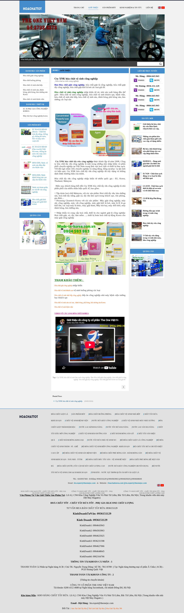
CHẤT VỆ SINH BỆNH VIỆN (76, 421)
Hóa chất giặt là (59, 414)
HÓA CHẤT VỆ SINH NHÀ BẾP (127, 414)
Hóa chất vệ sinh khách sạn (63, 290)
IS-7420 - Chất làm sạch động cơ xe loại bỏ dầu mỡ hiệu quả (152, 176)
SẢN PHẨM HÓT (78, 414)
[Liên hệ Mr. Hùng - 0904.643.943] (139, 80)
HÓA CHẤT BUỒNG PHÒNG (100, 414)
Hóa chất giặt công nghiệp (33, 75)
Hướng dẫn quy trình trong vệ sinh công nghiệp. (151, 213)
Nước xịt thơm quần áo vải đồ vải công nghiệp (40, 189)
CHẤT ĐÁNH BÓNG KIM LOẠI (71, 440)
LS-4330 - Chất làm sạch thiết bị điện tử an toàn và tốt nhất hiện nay (153, 188)
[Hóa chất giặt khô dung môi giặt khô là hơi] (26, 205)
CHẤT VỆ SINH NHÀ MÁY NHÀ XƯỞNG (138, 421)
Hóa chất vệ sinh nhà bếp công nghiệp (67, 295)
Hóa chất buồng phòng (32, 80)
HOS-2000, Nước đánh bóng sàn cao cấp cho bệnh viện (39, 177)
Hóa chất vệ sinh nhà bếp (33, 85)
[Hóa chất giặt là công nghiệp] (34, 245)
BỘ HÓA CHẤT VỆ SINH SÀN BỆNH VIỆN (80, 453)
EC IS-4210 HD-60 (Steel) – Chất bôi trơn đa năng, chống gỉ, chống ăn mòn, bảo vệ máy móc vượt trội (40, 135)
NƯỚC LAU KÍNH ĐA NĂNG (90, 427)
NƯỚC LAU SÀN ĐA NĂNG (143, 427)
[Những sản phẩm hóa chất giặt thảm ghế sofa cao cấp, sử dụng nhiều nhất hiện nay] (137, 142)
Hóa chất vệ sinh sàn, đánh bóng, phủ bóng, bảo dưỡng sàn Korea (35, 92)
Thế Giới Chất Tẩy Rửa (97, 609)
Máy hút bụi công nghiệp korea (35, 116)
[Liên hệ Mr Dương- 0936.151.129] (139, 90)
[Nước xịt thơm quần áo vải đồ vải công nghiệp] (26, 194)
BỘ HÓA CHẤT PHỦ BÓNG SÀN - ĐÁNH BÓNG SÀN (121, 453)
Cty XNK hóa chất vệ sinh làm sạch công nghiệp (73, 377)
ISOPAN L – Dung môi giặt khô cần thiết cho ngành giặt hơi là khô (152, 163)
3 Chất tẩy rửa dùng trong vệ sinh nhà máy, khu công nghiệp (152, 237)
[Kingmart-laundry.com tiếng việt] (163, 8)
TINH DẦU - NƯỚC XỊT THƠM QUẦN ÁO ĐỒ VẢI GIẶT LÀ (115, 472)
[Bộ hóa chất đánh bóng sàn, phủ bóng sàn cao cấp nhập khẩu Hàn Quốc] (137, 154)
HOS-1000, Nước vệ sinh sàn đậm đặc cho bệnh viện (40, 165)
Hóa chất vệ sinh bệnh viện (33, 99)
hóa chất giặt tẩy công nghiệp (89, 380)
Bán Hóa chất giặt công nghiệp (101, 377)
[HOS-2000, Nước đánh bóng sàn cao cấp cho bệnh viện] (26, 182)
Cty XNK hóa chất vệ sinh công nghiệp (76, 78)
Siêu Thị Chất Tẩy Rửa (79, 609)
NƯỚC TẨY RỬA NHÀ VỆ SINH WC (102, 440)
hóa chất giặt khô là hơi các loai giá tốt (112, 380)
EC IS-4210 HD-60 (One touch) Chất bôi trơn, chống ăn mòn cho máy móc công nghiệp (39, 151)
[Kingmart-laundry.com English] (159, 8)
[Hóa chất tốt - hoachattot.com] (30, 6)
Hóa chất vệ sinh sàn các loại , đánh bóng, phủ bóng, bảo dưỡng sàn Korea (79, 303)
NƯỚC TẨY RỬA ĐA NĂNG (117, 427)
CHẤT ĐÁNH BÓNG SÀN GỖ (122, 434)
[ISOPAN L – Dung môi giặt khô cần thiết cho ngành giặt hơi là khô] (137, 166)
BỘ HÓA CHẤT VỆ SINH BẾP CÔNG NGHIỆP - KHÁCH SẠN (106, 447)
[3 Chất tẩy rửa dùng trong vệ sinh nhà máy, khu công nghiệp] (137, 240)
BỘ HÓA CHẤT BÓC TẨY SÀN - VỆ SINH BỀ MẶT (106, 459)
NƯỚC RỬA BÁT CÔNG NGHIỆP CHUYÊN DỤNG (128, 466)
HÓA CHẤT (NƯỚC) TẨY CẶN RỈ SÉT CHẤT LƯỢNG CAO (81, 466)
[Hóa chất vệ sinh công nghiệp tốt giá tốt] (147, 276)
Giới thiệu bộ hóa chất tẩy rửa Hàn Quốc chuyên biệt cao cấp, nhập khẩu (152, 127)
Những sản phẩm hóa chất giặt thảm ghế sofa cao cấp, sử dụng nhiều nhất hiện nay (152, 139)
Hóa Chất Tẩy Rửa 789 (114, 609)
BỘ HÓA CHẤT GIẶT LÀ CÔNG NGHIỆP (136, 440)
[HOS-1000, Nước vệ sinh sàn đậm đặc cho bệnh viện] (26, 169)
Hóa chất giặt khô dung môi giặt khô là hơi (39, 201)
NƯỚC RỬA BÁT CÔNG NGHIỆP (105, 421)
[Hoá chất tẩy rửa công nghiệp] (137, 229)
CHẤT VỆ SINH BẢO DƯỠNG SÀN (93, 434)
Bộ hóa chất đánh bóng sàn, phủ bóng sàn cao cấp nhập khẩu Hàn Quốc (152, 152)
